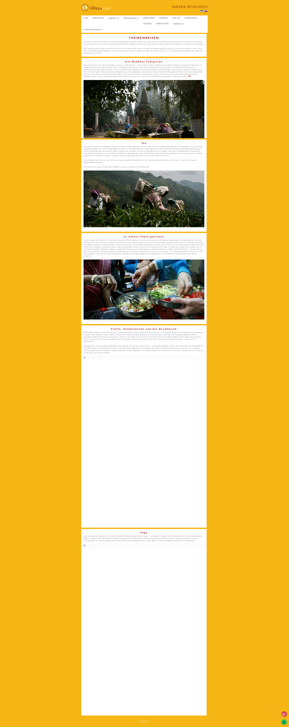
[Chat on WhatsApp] (284, 722)
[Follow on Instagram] (284, 714)
